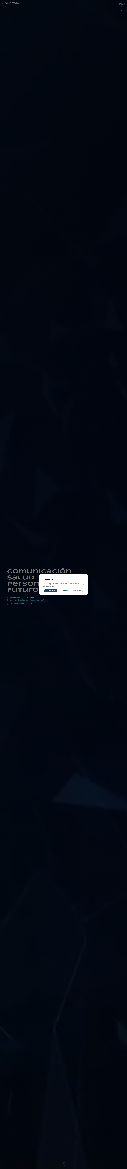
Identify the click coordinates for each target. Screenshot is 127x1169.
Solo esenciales (64, 590)
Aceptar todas (51, 590)
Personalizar (77, 590)
